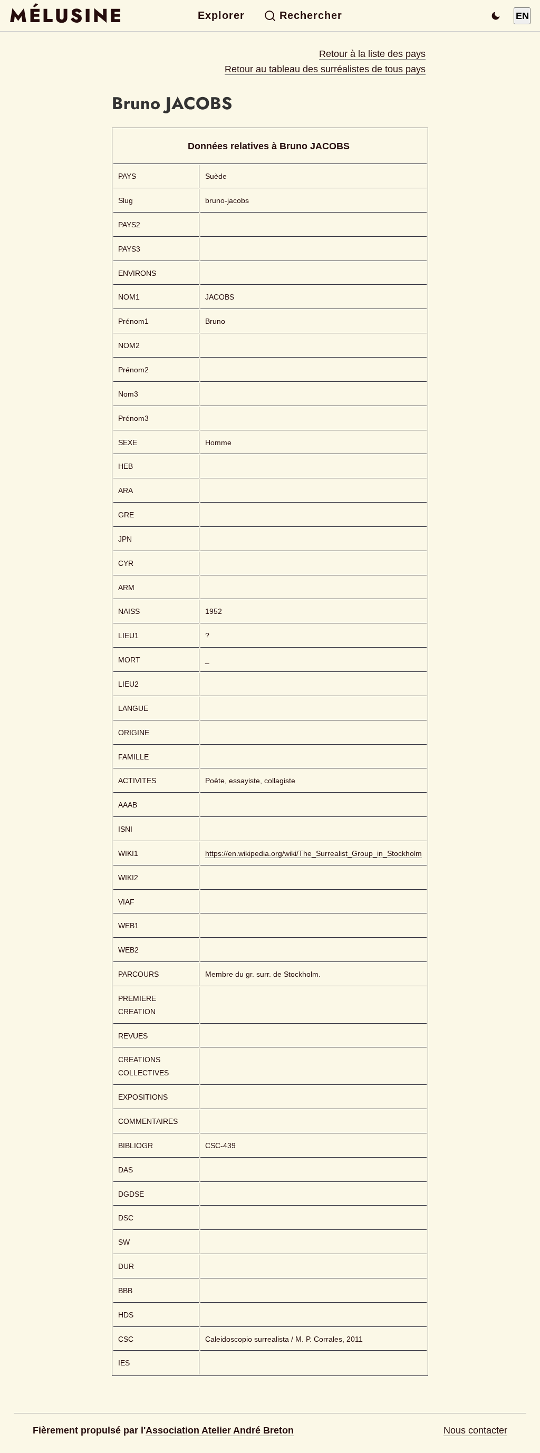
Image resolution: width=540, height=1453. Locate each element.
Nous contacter (475, 1430)
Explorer (221, 15)
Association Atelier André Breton (220, 1430)
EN (522, 16)
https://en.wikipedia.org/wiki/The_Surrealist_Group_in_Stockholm (313, 853)
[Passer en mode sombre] (495, 15)
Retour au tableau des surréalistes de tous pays (325, 69)
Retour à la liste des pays (372, 54)
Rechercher (310, 15)
